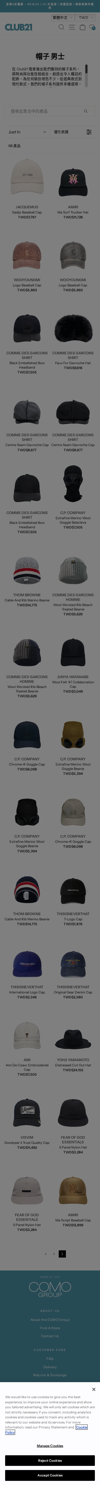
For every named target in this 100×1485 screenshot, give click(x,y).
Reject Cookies (50, 1460)
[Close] (93, 1389)
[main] (50, 1433)
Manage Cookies (50, 1446)
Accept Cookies (50, 1475)
